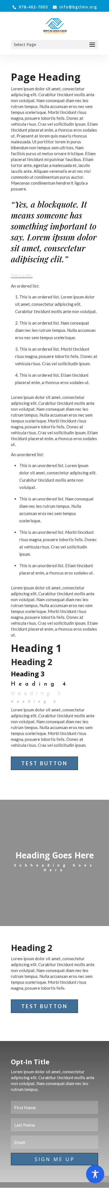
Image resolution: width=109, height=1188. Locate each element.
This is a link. (21, 275)
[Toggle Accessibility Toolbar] (95, 1174)
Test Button (44, 763)
